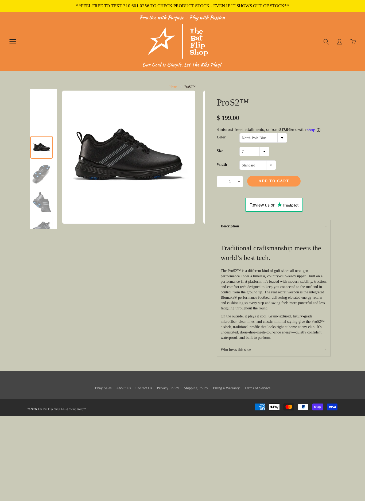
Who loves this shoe (236, 350)
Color (221, 137)
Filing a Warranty (226, 388)
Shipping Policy (196, 388)
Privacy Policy (168, 388)
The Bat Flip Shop (49, 408)
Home (173, 87)
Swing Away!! (77, 408)
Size (220, 151)
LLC (64, 408)
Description (230, 226)
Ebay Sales (103, 388)
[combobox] (263, 138)
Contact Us (143, 388)
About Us (123, 388)
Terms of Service (257, 388)
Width (222, 164)
